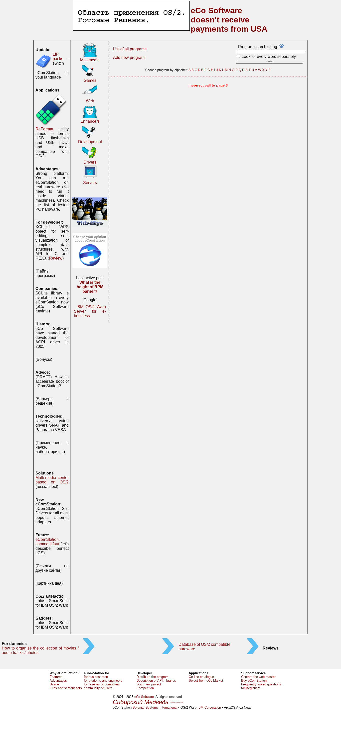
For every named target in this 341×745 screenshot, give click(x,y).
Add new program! (129, 57)
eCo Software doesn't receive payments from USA (229, 19)
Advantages (58, 680)
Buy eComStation (254, 680)
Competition (145, 688)
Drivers (90, 162)
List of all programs (130, 49)
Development (90, 142)
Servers (90, 183)
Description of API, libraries (156, 680)
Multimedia (90, 60)
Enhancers (90, 121)
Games (90, 80)
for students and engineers (103, 680)
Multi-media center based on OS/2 (52, 479)
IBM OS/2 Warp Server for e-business (90, 311)
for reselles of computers (102, 684)
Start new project (149, 684)
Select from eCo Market (206, 680)
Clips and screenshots (66, 688)
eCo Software (144, 697)
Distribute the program (153, 677)
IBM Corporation (209, 707)
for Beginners (250, 688)
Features (56, 677)
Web (90, 101)
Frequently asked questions (261, 684)
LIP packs (58, 56)
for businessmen (96, 677)
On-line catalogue (201, 677)
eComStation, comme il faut (47, 541)
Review (55, 258)
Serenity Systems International (155, 707)
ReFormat (44, 129)
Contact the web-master (258, 677)
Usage (54, 684)
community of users (98, 688)
